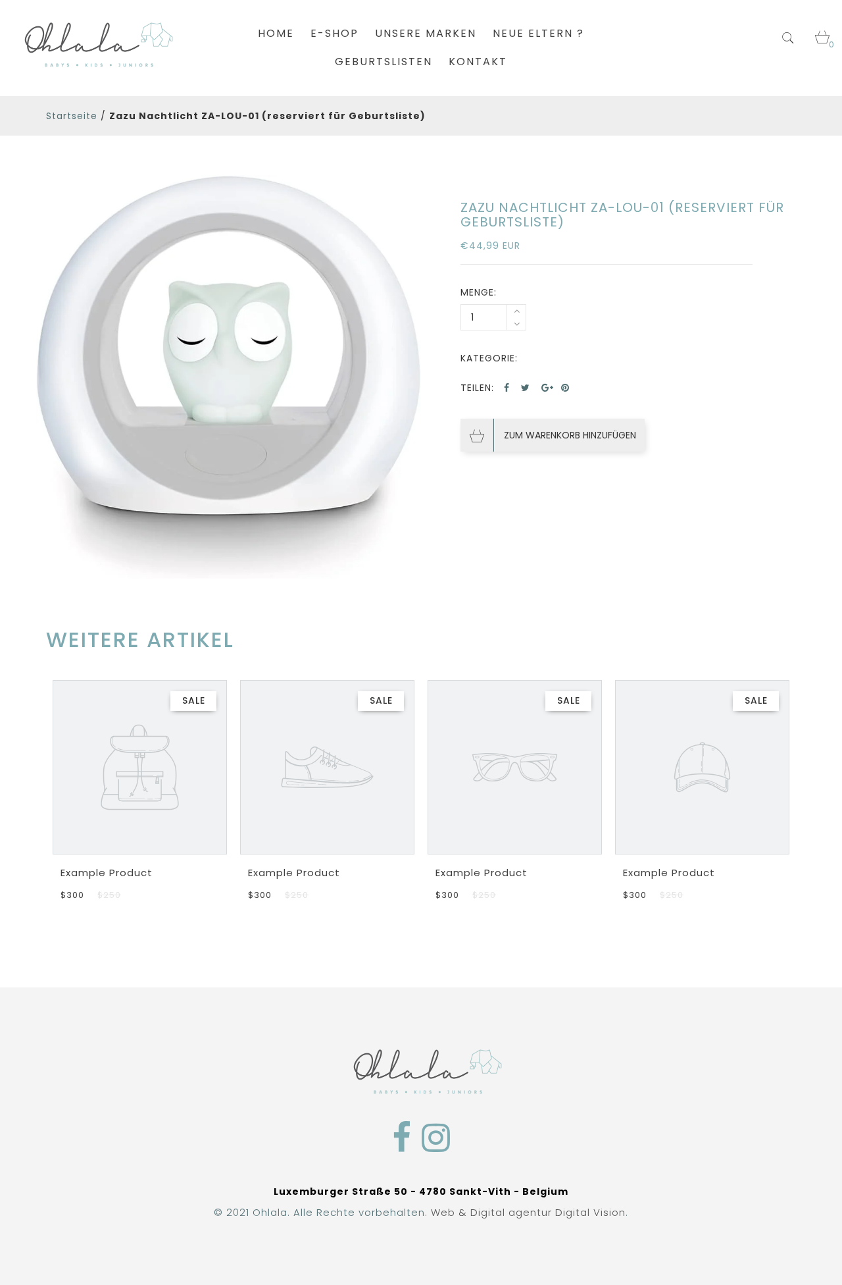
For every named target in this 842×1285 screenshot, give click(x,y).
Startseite (71, 115)
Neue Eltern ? (538, 33)
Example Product (107, 872)
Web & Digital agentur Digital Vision (528, 1212)
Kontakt (478, 61)
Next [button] (791, 780)
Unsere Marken (425, 33)
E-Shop (334, 33)
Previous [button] (51, 780)
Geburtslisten (383, 61)
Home (276, 33)
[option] (228, 377)
